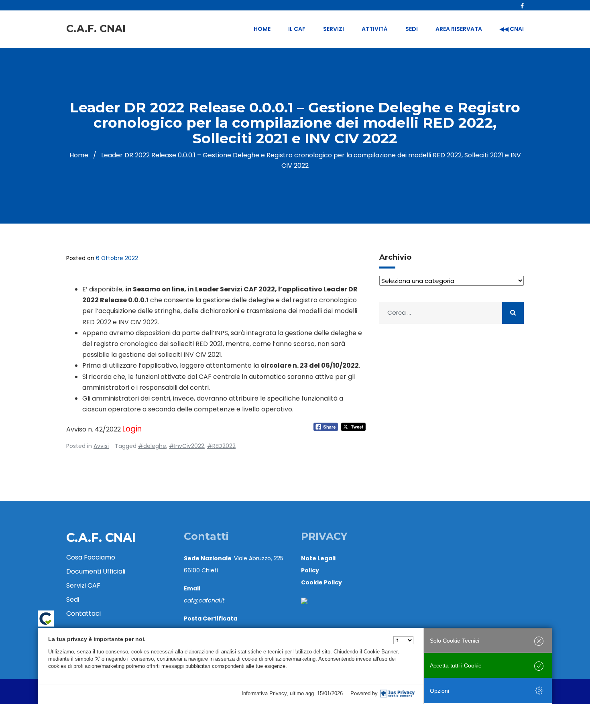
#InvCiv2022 (186, 446)
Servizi (333, 29)
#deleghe (152, 446)
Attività (375, 29)
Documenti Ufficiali (95, 571)
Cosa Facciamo (90, 557)
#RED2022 (221, 446)
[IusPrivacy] (397, 693)
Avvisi (101, 446)
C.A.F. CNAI (96, 28)
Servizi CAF (83, 585)
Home (262, 29)
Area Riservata (458, 29)
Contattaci (83, 613)
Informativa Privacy (264, 693)
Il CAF (296, 29)
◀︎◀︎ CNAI (512, 29)
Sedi (411, 29)
